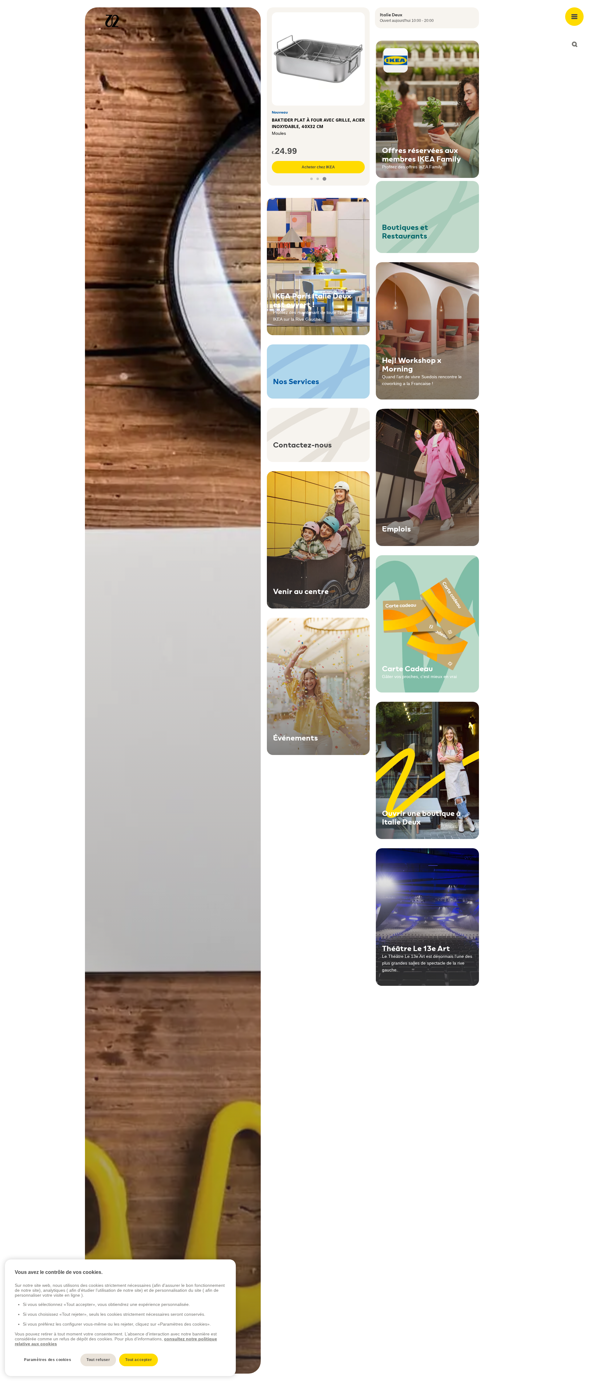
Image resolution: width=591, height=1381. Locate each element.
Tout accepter (138, 1360)
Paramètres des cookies (47, 1360)
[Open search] (574, 44)
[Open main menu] (574, 16)
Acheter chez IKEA (318, 167)
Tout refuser (98, 1360)
